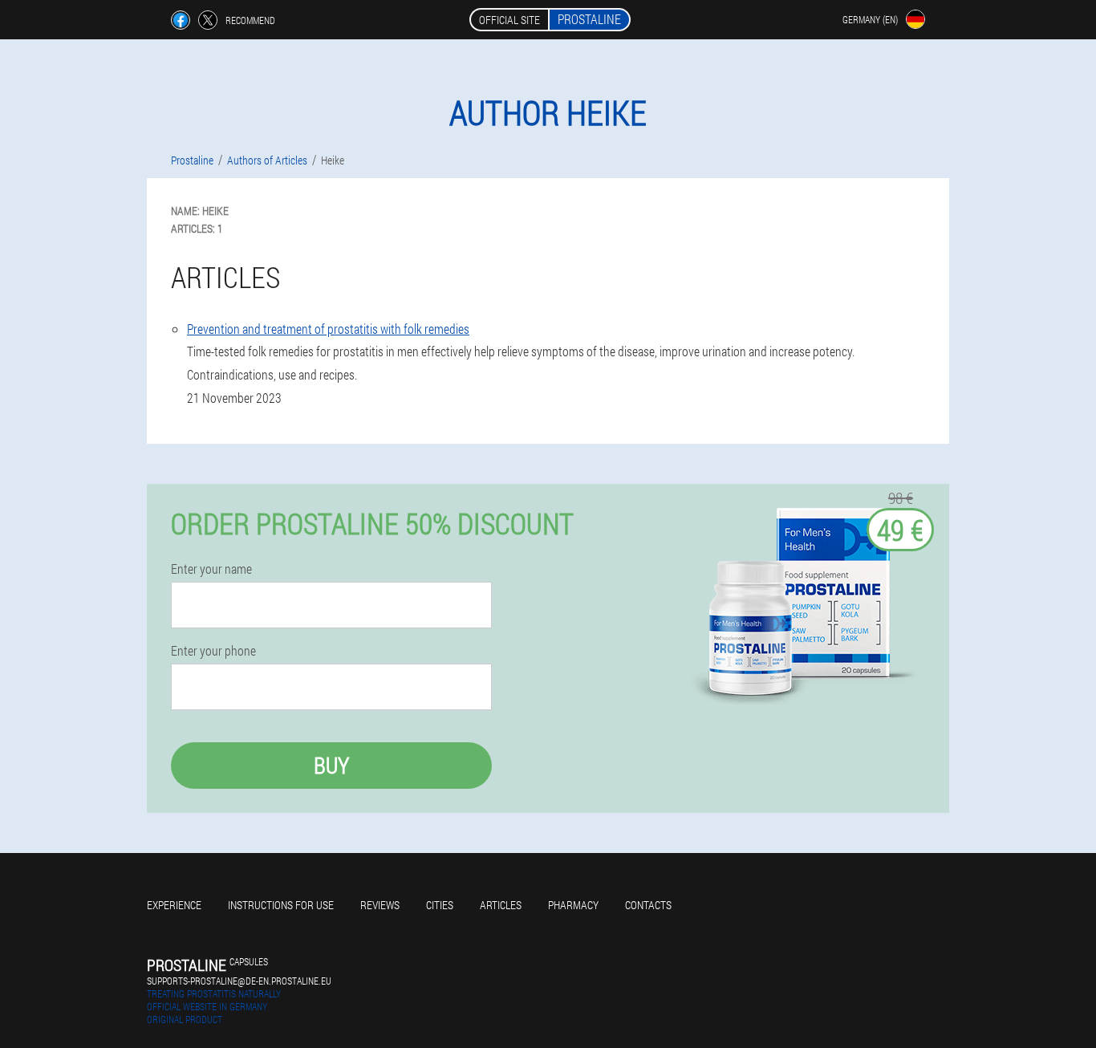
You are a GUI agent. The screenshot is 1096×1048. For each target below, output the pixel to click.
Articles (501, 904)
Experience (174, 904)
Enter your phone (213, 650)
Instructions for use (281, 904)
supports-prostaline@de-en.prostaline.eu (239, 980)
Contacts (648, 904)
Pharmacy (573, 904)
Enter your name (211, 569)
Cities (439, 904)
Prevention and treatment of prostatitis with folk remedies (328, 328)
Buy (331, 765)
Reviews (380, 904)
